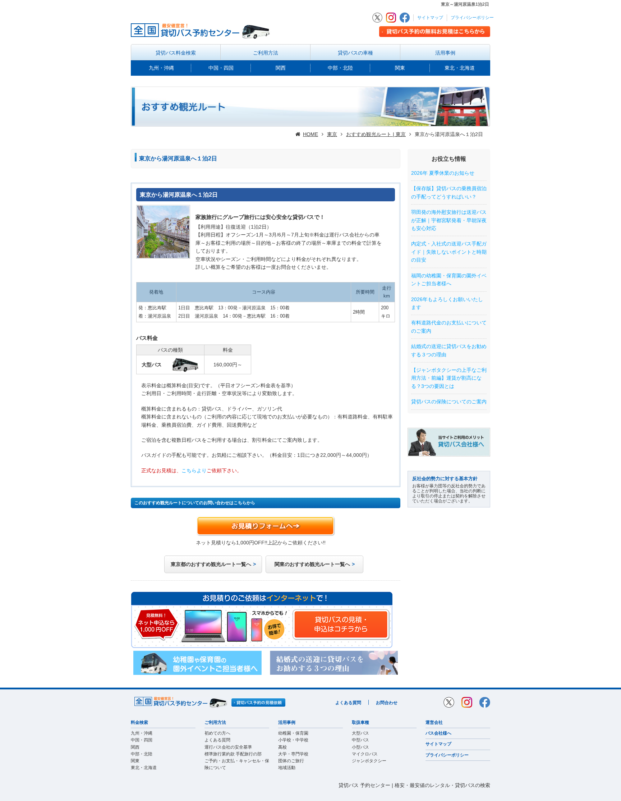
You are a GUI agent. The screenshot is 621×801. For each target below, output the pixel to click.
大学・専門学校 (293, 753)
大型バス (360, 733)
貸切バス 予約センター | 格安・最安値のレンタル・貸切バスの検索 (414, 785)
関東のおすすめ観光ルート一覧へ (312, 564)
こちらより (194, 470)
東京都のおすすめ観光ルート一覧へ (211, 564)
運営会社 (434, 722)
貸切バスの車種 (355, 53)
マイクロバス (365, 753)
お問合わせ (386, 702)
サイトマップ (430, 17)
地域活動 (286, 767)
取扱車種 (360, 722)
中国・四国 (221, 68)
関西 (281, 68)
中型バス (360, 740)
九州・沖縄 (161, 68)
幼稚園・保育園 (293, 733)
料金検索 (139, 722)
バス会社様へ (438, 733)
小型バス (360, 747)
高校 (282, 747)
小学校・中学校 (293, 740)
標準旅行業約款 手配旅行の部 (233, 753)
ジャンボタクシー (369, 760)
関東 (400, 68)
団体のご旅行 (291, 760)
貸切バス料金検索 (176, 53)
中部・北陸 (340, 68)
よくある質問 (348, 702)
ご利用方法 (265, 53)
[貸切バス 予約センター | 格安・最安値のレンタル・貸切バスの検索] (202, 30)
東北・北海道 (460, 68)
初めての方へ (217, 733)
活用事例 (445, 53)
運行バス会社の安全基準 (228, 747)
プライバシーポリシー (472, 17)
